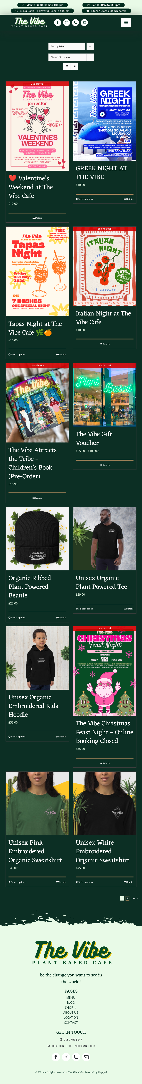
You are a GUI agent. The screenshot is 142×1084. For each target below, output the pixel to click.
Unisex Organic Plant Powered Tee (101, 582)
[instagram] (66, 22)
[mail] (84, 22)
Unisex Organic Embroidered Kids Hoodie (33, 706)
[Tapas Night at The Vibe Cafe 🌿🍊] (37, 271)
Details (38, 217)
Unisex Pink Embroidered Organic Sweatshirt (35, 851)
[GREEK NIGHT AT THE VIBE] (104, 121)
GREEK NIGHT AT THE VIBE (101, 173)
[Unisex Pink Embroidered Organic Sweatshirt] (37, 803)
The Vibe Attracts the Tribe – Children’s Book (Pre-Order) (33, 464)
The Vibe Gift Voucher (94, 439)
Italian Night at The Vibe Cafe (103, 318)
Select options (85, 199)
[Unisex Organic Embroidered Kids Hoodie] (37, 658)
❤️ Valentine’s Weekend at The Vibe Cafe (31, 187)
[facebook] (57, 22)
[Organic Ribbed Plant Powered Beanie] (37, 538)
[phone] (75, 22)
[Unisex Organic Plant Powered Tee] (104, 538)
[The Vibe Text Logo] (29, 18)
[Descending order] (90, 46)
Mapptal (102, 1072)
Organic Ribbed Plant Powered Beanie (30, 587)
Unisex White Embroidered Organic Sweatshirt (102, 851)
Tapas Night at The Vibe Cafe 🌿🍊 (35, 328)
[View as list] (74, 66)
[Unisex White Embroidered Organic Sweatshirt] (104, 803)
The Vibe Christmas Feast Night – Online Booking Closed (104, 732)
